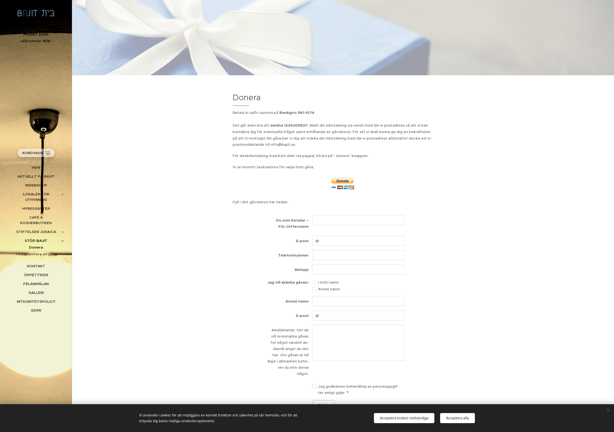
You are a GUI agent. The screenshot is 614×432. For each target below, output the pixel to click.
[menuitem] (36, 167)
